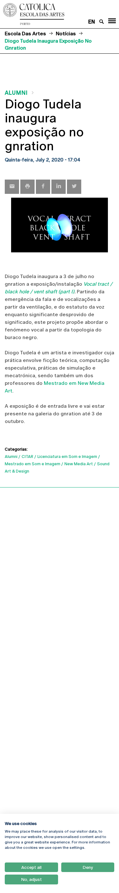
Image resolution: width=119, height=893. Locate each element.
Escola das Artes (25, 34)
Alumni (16, 92)
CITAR (27, 456)
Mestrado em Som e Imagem (32, 463)
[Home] (49, 14)
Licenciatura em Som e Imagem (67, 456)
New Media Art (78, 463)
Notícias (66, 34)
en (91, 22)
